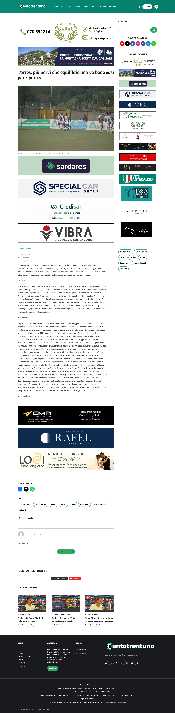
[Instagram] (138, 43)
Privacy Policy (81, 653)
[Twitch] (143, 43)
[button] (138, 6)
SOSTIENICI (52, 643)
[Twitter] (26, 489)
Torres (73, 504)
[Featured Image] (32, 603)
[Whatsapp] (153, 43)
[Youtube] (122, 43)
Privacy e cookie (82, 650)
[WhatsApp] (32, 489)
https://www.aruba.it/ (88, 699)
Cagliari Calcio (25, 504)
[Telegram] (148, 43)
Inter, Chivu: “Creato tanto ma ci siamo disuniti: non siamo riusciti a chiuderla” (99, 621)
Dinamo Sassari (99, 504)
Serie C (53, 504)
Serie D (63, 504)
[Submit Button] (153, 30)
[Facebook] (20, 489)
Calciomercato (40, 504)
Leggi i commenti (66, 551)
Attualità (22, 510)
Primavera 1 (84, 504)
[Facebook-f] (132, 43)
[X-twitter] (127, 43)
